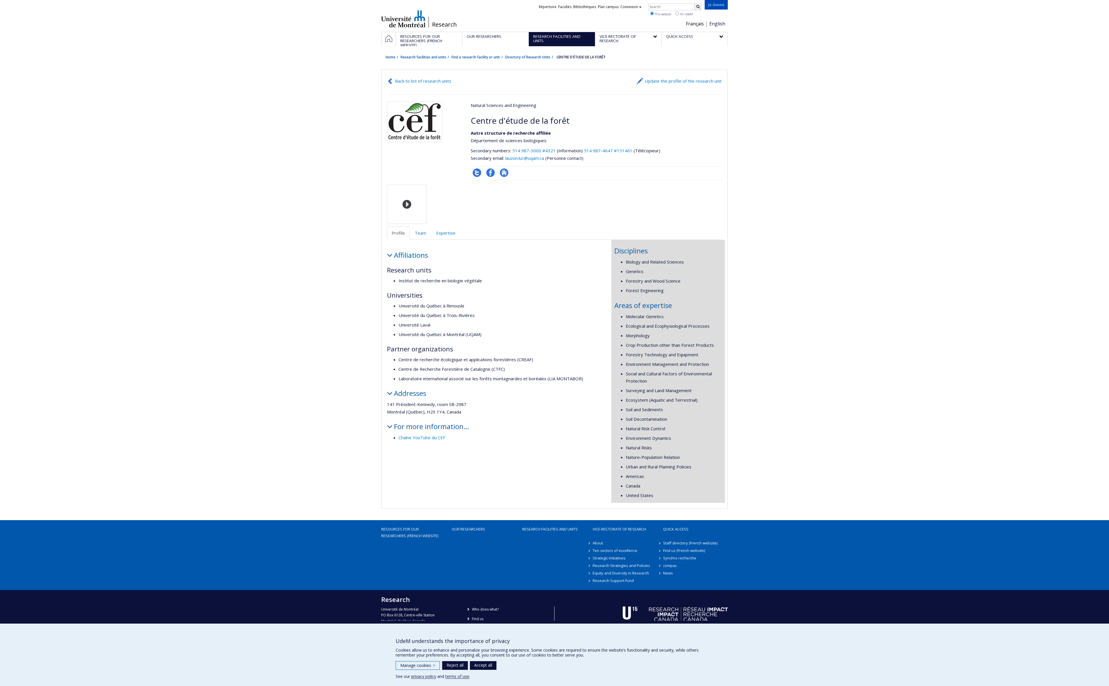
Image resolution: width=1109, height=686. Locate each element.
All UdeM (686, 14)
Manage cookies (417, 665)
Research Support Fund (613, 580)
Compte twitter (476, 172)
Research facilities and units (423, 57)
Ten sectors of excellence (615, 550)
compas (670, 565)
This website (662, 14)
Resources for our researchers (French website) (409, 532)
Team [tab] (420, 233)
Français (695, 24)
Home (390, 57)
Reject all (455, 665)
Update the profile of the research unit (683, 81)
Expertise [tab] (445, 233)
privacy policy (423, 676)
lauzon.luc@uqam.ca (524, 158)
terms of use (457, 676)
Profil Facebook (490, 172)
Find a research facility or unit (475, 57)
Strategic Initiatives (609, 558)
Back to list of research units (423, 81)
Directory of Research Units (527, 57)
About (598, 543)
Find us (477, 618)
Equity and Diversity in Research (621, 573)
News (668, 573)
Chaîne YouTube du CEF (422, 437)
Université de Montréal (403, 18)
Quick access (676, 529)
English (717, 24)
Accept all (483, 665)
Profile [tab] (398, 233)
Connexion (629, 6)
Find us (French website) (684, 550)
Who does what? (485, 609)
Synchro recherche (679, 558)
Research (444, 24)
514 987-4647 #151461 (608, 150)
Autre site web (504, 172)
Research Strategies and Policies (621, 565)
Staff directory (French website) (690, 543)
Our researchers (468, 529)
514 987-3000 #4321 (534, 150)
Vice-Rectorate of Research (619, 529)
